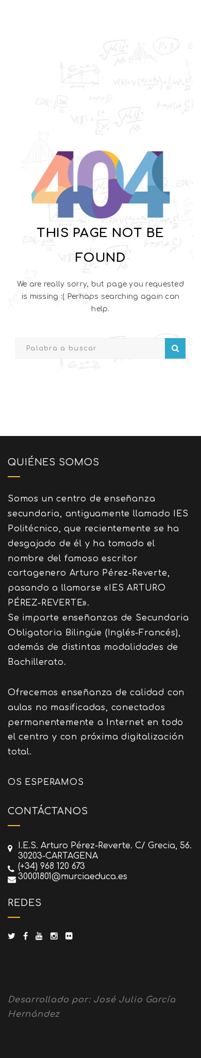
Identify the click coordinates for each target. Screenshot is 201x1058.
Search (175, 348)
